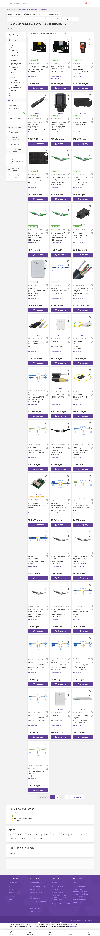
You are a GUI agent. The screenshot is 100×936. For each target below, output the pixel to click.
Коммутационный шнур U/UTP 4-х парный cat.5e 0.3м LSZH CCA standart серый (58, 613)
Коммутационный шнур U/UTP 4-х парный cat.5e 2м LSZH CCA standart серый (58, 560)
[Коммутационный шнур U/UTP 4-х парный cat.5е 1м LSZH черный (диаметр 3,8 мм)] (61, 430)
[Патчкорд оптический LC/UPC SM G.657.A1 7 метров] (38, 698)
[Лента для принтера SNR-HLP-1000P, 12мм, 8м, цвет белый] (61, 47)
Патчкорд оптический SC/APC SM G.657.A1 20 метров (36, 772)
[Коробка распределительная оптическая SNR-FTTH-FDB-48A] (61, 698)
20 (67, 797)
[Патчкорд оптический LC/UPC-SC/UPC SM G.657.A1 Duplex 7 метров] (38, 377)
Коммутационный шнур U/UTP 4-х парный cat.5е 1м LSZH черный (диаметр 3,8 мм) (58, 451)
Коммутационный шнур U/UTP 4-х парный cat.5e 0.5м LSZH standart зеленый (58, 236)
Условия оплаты (35, 889)
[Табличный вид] (91, 34)
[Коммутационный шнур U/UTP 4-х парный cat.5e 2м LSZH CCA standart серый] (61, 539)
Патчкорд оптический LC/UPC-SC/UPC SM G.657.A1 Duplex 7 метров (36, 398)
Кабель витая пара (29, 14)
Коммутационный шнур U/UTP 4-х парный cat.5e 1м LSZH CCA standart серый (80, 560)
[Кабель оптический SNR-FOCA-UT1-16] (61, 377)
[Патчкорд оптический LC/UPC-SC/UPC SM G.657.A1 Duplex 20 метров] (61, 484)
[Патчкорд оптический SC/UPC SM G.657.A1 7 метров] (61, 269)
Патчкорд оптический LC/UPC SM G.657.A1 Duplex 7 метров (36, 666)
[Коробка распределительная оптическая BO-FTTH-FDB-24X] (38, 269)
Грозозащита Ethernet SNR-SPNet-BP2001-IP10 (36, 344)
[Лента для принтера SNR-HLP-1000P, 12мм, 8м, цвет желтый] (38, 47)
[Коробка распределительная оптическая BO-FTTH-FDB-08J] (61, 324)
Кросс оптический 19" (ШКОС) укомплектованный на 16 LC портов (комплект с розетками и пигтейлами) (80, 719)
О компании (12, 883)
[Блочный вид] (87, 34)
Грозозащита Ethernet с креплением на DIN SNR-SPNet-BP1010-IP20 (80, 345)
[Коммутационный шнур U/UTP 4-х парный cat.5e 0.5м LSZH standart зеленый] (61, 213)
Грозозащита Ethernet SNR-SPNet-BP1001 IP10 (81, 397)
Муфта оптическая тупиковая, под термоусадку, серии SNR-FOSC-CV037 (59, 125)
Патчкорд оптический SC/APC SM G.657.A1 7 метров (36, 450)
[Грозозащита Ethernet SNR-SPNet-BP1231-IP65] (83, 213)
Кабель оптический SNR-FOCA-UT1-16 (58, 396)
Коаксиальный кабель (53, 19)
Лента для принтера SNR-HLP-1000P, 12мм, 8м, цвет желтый (36, 69)
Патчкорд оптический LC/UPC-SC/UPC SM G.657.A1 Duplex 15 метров (59, 666)
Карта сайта (12, 899)
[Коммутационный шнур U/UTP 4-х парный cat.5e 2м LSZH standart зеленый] (83, 158)
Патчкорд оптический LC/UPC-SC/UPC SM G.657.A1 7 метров (81, 451)
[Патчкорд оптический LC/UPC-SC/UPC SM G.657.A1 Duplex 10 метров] (83, 645)
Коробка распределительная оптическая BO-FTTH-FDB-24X (36, 292)
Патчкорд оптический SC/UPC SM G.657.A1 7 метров (59, 290)
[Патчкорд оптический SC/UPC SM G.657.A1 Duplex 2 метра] (38, 539)
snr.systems (34, 905)
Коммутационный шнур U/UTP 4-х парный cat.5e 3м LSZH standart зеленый (58, 181)
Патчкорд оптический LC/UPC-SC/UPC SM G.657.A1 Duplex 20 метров (59, 506)
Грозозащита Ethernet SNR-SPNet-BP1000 (36, 505)
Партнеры (11, 896)
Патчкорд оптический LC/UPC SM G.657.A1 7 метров (36, 718)
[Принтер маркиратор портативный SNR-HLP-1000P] (83, 47)
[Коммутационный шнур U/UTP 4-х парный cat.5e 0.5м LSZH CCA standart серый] (38, 592)
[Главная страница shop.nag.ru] (7, 9)
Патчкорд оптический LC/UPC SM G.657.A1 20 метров (80, 613)
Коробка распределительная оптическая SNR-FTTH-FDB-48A (59, 719)
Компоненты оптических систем (48, 14)
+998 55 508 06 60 (57, 886)
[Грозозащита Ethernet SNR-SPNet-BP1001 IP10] (83, 377)
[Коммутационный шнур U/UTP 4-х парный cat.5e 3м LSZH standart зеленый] (61, 158)
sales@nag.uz (56, 889)
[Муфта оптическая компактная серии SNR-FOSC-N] (38, 158)
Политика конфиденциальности (80, 921)
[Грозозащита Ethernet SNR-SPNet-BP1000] (38, 484)
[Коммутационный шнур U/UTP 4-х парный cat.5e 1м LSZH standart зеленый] (38, 213)
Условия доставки (36, 893)
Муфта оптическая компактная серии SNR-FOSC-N (35, 180)
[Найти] (86, 3)
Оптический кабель (14, 14)
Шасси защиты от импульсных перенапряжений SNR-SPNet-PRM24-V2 (36, 125)
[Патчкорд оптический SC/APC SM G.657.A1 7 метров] (38, 430)
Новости (11, 886)
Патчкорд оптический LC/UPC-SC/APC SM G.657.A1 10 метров (81, 506)
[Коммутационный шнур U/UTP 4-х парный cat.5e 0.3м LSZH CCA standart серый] (61, 592)
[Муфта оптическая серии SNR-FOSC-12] (83, 102)
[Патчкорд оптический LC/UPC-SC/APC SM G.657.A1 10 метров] (83, 484)
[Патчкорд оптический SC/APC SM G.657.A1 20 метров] (38, 751)
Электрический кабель (70, 19)
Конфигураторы (35, 912)
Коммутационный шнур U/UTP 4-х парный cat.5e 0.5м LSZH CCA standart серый (36, 613)
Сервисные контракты (38, 886)
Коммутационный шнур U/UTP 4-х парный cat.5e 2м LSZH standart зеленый (80, 181)
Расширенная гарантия (38, 902)
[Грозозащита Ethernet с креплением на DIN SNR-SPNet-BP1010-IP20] (83, 324)
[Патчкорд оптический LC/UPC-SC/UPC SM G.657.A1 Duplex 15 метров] (61, 645)
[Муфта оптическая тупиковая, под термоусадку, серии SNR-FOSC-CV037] (61, 102)
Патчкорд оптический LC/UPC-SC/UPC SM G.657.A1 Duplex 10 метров (81, 666)
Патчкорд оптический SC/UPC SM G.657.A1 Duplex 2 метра (36, 560)
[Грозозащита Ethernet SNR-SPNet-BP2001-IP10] (38, 324)
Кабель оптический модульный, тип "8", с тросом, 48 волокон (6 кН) (81, 292)
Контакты (11, 889)
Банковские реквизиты (16, 893)
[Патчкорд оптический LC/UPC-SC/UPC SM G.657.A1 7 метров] (83, 430)
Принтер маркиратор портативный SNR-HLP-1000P (80, 70)
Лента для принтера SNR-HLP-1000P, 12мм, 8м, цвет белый (59, 69)
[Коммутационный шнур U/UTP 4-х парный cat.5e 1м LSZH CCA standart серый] (83, 539)
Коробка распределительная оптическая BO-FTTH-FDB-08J (59, 345)
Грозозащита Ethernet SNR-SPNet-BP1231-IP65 (81, 235)
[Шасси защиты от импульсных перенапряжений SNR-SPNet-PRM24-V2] (38, 102)
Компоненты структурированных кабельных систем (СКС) (25, 19)
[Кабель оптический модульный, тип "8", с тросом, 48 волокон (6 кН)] (83, 269)
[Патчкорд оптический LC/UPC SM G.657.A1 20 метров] (83, 592)
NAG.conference (35, 908)
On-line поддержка (36, 883)
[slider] (9, 113)
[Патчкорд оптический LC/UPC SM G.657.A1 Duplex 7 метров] (38, 645)
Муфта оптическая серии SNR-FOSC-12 (80, 123)
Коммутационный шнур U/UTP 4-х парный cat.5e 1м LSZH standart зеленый (35, 236)
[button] (16, 95)
